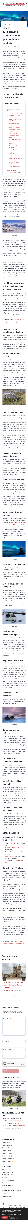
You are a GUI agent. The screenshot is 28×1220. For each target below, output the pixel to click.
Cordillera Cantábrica (8, 1175)
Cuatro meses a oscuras (15, 133)
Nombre (6, 1041)
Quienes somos (6, 1196)
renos (21, 373)
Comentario (7, 1019)
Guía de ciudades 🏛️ (8, 1158)
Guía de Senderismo (8, 1172)
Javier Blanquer (8, 47)
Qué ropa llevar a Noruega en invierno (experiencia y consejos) (13, 322)
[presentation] (14, 971)
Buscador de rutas (7, 1169)
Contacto (4, 1194)
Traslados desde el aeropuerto (14, 847)
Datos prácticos (11, 170)
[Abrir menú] (3, 4)
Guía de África (6, 1142)
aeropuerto (16, 1123)
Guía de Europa (6, 1150)
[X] (4, 1207)
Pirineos (4, 1177)
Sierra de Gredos (7, 1183)
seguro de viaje (15, 1128)
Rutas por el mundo (7, 1185)
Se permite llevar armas (15, 149)
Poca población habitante (15, 139)
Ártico (4, 185)
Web (4, 1057)
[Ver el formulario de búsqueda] (26, 4)
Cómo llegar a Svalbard (15, 172)
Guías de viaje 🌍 (7, 1156)
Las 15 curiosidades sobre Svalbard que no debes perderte (14, 115)
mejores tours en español (15, 1121)
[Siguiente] (23, 979)
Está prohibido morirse (14, 127)
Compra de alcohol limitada (16, 156)
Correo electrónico (9, 1049)
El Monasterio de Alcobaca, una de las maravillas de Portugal (14, 985)
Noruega (8, 24)
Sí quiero (5, 1217)
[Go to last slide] (4, 979)
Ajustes (12, 1217)
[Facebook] (4, 1204)
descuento (22, 1125)
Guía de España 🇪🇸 (7, 1161)
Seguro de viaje (9, 856)
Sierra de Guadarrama (8, 1180)
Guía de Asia (5, 1148)
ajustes (19, 1214)
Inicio (3, 24)
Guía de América (7, 1145)
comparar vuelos (15, 843)
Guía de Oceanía (7, 1153)
